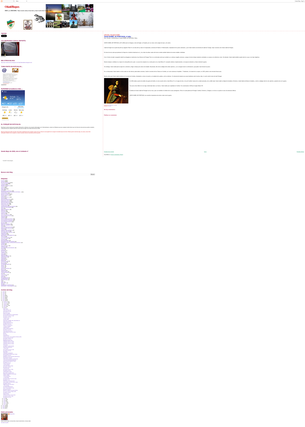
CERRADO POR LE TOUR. (8, 341)
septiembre (5, 305)
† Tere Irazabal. (6, 385)
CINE (2, 189)
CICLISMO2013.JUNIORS (6, 220)
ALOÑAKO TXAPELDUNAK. (8, 346)
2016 (3, 295)
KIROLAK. (3, 210)
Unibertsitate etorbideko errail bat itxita (10, 358)
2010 (3, 406)
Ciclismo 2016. (4, 193)
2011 (3, 405)
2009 (3, 408)
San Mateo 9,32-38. (7, 367)
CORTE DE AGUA (6, 363)
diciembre (5, 301)
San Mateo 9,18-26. (7, 370)
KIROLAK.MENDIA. (5, 209)
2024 (3, 293)
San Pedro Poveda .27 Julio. (8, 315)
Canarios (3, 239)
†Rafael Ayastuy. (6, 327)
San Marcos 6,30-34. (7, 339)
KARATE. (3, 217)
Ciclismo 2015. (4, 205)
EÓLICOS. (5, 334)
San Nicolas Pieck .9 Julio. (8, 369)
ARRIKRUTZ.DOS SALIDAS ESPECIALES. (11, 356)
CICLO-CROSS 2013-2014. (7, 219)
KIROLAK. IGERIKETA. (6, 225)
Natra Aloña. (5, 351)
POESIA (3, 258)
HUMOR (3, 243)
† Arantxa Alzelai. (6, 364)
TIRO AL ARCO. (4, 271)
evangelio (3, 184)
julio (4, 307)
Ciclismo (3, 186)
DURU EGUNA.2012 (7, 321)
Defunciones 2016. (5, 201)
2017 (3, 294)
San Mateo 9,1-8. (6, 379)
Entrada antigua (300, 151)
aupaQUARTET (6, 335)
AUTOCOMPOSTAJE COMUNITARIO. (10, 314)
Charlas (2, 267)
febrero (4, 403)
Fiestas (2, 196)
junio (4, 398)
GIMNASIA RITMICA (5, 256)
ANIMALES (3, 246)
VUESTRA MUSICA (5, 272)
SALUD (2, 198)
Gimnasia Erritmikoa (5, 268)
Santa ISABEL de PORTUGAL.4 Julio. (10, 382)
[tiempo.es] (5, 118)
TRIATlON (3, 216)
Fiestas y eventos (4, 195)
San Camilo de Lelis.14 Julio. (8, 349)
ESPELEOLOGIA (4, 261)
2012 (3, 300)
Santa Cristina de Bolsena (8, 328)
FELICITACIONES (5, 240)
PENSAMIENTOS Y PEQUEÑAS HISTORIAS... (11, 191)
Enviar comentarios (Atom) (117, 154)
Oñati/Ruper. (12, 6)
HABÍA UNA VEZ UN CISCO (8, 384)
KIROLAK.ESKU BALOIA (6, 228)
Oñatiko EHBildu (6, 375)
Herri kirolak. (4, 262)
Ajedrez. (3, 265)
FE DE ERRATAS (4, 277)
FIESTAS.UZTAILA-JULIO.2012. (9, 394)
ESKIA (2, 276)
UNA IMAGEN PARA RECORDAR (8, 206)
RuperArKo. (12, 414)
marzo (4, 401)
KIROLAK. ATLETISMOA (6, 207)
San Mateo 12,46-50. (7, 329)
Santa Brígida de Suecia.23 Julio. (9, 332)
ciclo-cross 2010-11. (5, 214)
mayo (4, 399)
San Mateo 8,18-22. (7, 392)
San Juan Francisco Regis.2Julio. (9, 391)
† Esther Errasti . (6, 318)
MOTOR (3, 244)
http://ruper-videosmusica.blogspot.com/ (9, 62)
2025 (3, 291)
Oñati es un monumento (7, 325)
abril (4, 400)
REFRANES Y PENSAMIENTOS (8, 285)
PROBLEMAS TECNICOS (6, 284)
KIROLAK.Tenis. (4, 279)
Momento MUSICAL (5, 194)
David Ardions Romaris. (7, 357)
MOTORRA (3, 250)
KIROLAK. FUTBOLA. (5, 224)
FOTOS (2, 248)
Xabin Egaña (5, 308)
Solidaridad (3, 270)
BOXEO (2, 260)
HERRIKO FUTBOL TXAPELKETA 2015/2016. (11, 242)
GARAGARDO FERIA (7, 371)
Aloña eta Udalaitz (6, 313)
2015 (3, 296)
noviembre (5, 303)
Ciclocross (3, 275)
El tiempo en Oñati (5, 119)
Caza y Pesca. (4, 274)
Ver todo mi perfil (4, 422)
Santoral (3, 181)
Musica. (2, 269)
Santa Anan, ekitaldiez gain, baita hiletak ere (11, 320)
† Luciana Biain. (6, 377)
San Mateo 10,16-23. (7, 355)
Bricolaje (3, 222)
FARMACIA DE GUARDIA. (6, 230)
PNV (2, 283)
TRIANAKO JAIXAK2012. (8, 353)
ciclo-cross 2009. (4, 238)
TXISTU (2, 229)
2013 (3, 299)
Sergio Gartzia (6, 393)
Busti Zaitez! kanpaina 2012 (8, 372)
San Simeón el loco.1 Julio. (8, 396)
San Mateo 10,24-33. (7, 350)
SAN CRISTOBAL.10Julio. (8, 365)
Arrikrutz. (3, 266)
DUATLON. (3, 211)
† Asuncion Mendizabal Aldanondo (9, 360)
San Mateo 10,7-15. (7, 362)
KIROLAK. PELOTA (5, 231)
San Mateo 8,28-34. (7, 383)
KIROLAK (3, 213)
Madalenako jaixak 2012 (7, 340)
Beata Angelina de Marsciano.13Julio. (10, 354)
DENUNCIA (3, 233)
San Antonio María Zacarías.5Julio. (10, 378)
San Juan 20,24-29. (7, 389)
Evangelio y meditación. (6, 190)
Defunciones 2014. (5, 197)
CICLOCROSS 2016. (5, 237)
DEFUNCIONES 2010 (5, 202)
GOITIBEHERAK (4, 278)
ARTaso (4, 333)
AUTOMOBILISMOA (5, 264)
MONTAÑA (3, 255)
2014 (3, 298)
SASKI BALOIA (4, 257)
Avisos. (2, 187)
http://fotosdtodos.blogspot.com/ (25, 62)
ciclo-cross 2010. (4, 245)
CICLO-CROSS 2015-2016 (7, 227)
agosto (4, 306)
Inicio (205, 151)
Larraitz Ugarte (6, 319)
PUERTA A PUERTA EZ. (7, 347)
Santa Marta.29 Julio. (7, 311)
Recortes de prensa (5, 182)
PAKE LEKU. (4, 282)
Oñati (2, 226)
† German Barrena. (7, 376)
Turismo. (3, 251)
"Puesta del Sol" (6, 368)
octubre (5, 304)
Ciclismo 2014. (4, 212)
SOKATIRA (3, 259)
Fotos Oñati (3, 188)
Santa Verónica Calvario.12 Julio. (9, 361)
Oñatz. (2, 281)
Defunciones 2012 (5, 203)
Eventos (3, 180)
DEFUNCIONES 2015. (6, 199)
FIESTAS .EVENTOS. (5, 185)
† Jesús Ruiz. (5, 348)
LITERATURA (4, 234)
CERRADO (3, 252)
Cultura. (2, 249)
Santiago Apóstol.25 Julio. (8, 322)
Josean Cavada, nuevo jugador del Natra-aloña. (12, 336)
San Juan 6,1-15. (6, 312)
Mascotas (3, 263)
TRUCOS (3, 236)
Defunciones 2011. (5, 204)
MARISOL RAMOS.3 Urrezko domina (10, 390)
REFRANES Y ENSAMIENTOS (7, 235)
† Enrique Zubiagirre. (7, 326)
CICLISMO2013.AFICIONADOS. (8, 247)
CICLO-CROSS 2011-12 (6, 215)
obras (2, 208)
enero (4, 404)
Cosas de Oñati (4, 183)
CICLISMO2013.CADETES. (7, 232)
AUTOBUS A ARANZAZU (8, 386)
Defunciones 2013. (5, 200)
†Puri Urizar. (5, 344)
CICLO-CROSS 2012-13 (6, 221)
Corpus (2, 253)
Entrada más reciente (109, 151)
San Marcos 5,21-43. (7, 397)
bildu (2, 273)
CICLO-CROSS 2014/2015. (7, 218)
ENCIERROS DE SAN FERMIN (7, 241)
